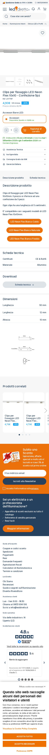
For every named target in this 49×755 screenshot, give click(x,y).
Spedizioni (8, 551)
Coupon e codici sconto (14, 548)
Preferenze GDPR (24, 751)
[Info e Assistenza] (33, 8)
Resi (5, 558)
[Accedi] (39, 8)
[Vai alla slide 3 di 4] (26, 434)
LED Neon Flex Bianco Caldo (24, 221)
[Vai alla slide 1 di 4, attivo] (19, 434)
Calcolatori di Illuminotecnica (17, 568)
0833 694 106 (20, 604)
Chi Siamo (8, 581)
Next (45, 410)
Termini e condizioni (13, 571)
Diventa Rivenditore (12, 591)
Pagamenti (8, 555)
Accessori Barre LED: (13, 112)
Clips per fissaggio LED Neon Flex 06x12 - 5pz (33, 418)
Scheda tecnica (37, 177)
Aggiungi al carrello (36, 130)
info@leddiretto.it (19, 607)
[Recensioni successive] (44, 663)
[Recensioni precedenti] (5, 663)
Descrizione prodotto (13, 177)
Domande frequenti (12, 561)
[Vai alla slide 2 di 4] (22, 434)
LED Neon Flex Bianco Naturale (24, 230)
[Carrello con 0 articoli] (44, 8)
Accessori (21, 119)
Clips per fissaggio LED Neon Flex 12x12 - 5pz (12, 418)
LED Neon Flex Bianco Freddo (24, 238)
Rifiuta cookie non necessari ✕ (32, 687)
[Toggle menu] (6, 9)
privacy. (35, 488)
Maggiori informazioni (18, 528)
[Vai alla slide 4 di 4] (29, 434)
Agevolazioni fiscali (12, 564)
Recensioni (8, 584)
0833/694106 (41, 3)
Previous (3, 410)
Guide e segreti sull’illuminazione (19, 587)
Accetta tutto (25, 736)
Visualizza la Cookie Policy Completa (20, 728)
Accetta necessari (24, 744)
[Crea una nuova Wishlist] (42, 33)
